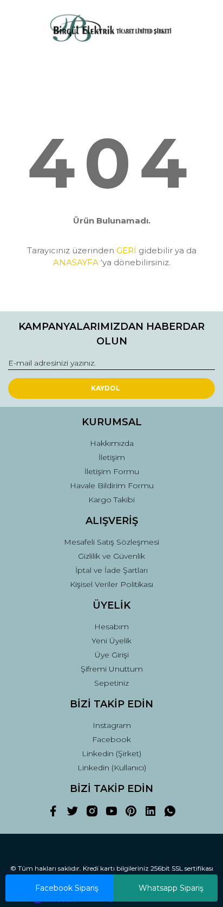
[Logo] (111, 29)
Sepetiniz (111, 683)
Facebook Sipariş (67, 888)
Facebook (111, 739)
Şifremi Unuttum (112, 669)
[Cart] (202, 66)
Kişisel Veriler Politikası (111, 584)
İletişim (112, 457)
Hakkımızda (112, 443)
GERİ (126, 250)
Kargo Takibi (111, 499)
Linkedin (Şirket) (111, 753)
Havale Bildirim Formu (112, 485)
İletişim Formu (111, 471)
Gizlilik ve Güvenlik (111, 556)
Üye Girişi (112, 655)
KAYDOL (105, 388)
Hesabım (111, 626)
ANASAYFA (76, 262)
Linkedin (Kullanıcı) (111, 767)
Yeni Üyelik (111, 641)
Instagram (112, 725)
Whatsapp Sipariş (171, 888)
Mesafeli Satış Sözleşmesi (111, 542)
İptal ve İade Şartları (111, 570)
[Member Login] (111, 66)
